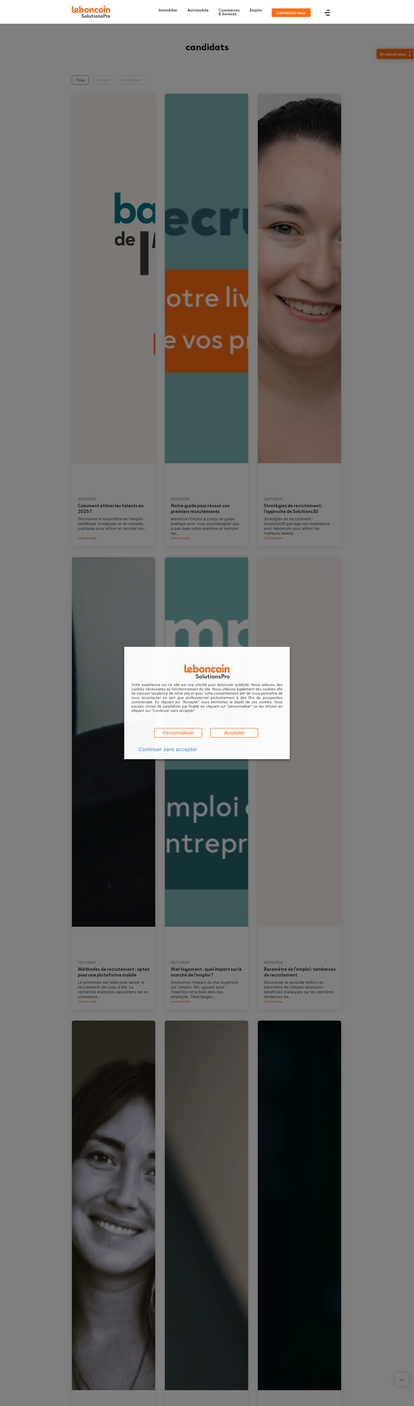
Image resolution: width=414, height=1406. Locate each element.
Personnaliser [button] (178, 733)
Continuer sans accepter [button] (167, 749)
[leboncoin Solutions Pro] (91, 12)
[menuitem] (230, 12)
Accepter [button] (234, 733)
